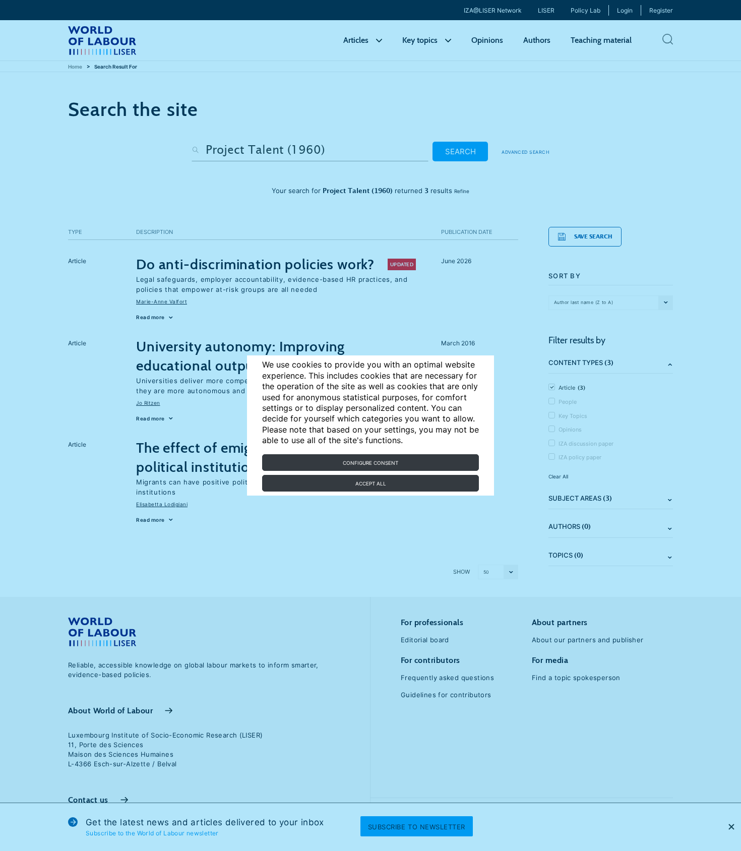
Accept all (370, 483)
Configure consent (370, 463)
